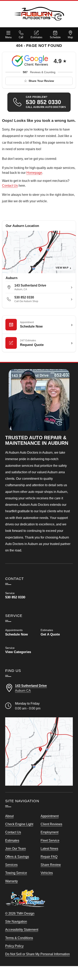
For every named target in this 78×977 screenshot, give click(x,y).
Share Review (51, 864)
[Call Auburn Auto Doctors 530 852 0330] (21, 595)
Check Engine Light (19, 824)
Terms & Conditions (19, 938)
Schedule (55, 37)
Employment (49, 832)
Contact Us (10, 185)
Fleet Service (50, 840)
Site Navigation (16, 921)
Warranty (11, 881)
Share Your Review (41, 80)
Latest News (49, 848)
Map (70, 37)
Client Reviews (51, 824)
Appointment (50, 816)
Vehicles (47, 873)
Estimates (36, 37)
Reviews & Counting (39, 72)
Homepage (34, 172)
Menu (8, 37)
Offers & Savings (17, 856)
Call (21, 37)
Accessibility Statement (21, 929)
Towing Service (16, 873)
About (9, 816)
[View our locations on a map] (39, 751)
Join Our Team (15, 848)
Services (11, 864)
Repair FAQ (49, 856)
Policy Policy (14, 946)
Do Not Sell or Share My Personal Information (37, 954)
